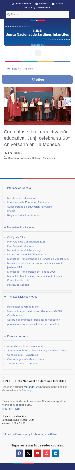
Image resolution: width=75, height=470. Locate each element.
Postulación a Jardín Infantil (23, 306)
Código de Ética (16, 237)
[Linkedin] (55, 453)
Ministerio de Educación (21, 198)
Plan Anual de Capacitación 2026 (26, 241)
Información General (19, 187)
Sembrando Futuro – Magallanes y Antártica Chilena (37, 350)
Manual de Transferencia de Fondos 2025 (31, 271)
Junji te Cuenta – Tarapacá (22, 363)
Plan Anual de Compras (20, 246)
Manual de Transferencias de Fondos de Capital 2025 (38, 258)
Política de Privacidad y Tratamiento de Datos (29, 434)
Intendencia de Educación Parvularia (28, 202)
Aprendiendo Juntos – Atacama (25, 346)
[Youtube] (37, 453)
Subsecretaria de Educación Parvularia (29, 206)
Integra (11, 210)
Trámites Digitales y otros (22, 296)
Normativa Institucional (20, 227)
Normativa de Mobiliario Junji (24, 250)
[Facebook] (19, 453)
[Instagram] (46, 453)
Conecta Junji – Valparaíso (22, 354)
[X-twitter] (28, 453)
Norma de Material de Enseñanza (26, 254)
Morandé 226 (31, 386)
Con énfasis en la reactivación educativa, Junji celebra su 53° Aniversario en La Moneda (37, 138)
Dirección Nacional (18, 157)
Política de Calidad (18, 284)
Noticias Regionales (43, 157)
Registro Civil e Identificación (23, 215)
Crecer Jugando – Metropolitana (26, 359)
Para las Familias (17, 336)
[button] (38, 53)
